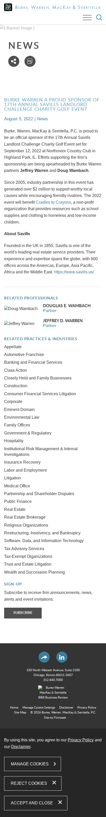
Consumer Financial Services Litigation (40, 394)
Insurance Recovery (22, 462)
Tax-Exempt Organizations (28, 556)
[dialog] (53, 772)
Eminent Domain (19, 409)
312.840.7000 (53, 679)
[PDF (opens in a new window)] (30, 61)
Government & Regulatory (27, 433)
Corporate (13, 401)
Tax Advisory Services (24, 548)
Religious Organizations (26, 525)
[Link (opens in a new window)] (53, 692)
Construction (15, 386)
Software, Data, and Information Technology (44, 540)
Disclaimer (66, 707)
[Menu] (87, 17)
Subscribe (22, 613)
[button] (13, 61)
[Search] (99, 17)
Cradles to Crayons (53, 202)
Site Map (20, 712)
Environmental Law (21, 417)
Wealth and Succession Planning (34, 572)
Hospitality (13, 441)
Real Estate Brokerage (25, 517)
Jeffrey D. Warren (63, 321)
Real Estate (14, 509)
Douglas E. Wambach (67, 306)
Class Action (15, 370)
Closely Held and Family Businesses (38, 378)
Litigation (12, 478)
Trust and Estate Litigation (27, 564)
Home (14, 707)
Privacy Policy (86, 707)
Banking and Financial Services (33, 362)
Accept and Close (32, 803)
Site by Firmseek (55, 717)
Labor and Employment (25, 470)
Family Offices (17, 425)
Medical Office (17, 486)
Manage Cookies (30, 764)
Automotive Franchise (24, 354)
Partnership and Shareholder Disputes (39, 493)
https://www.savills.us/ (74, 272)
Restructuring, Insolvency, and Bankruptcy (42, 533)
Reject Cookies (29, 783)
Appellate (13, 347)
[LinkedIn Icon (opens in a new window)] (61, 657)
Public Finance (18, 501)
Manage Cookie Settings (38, 707)
